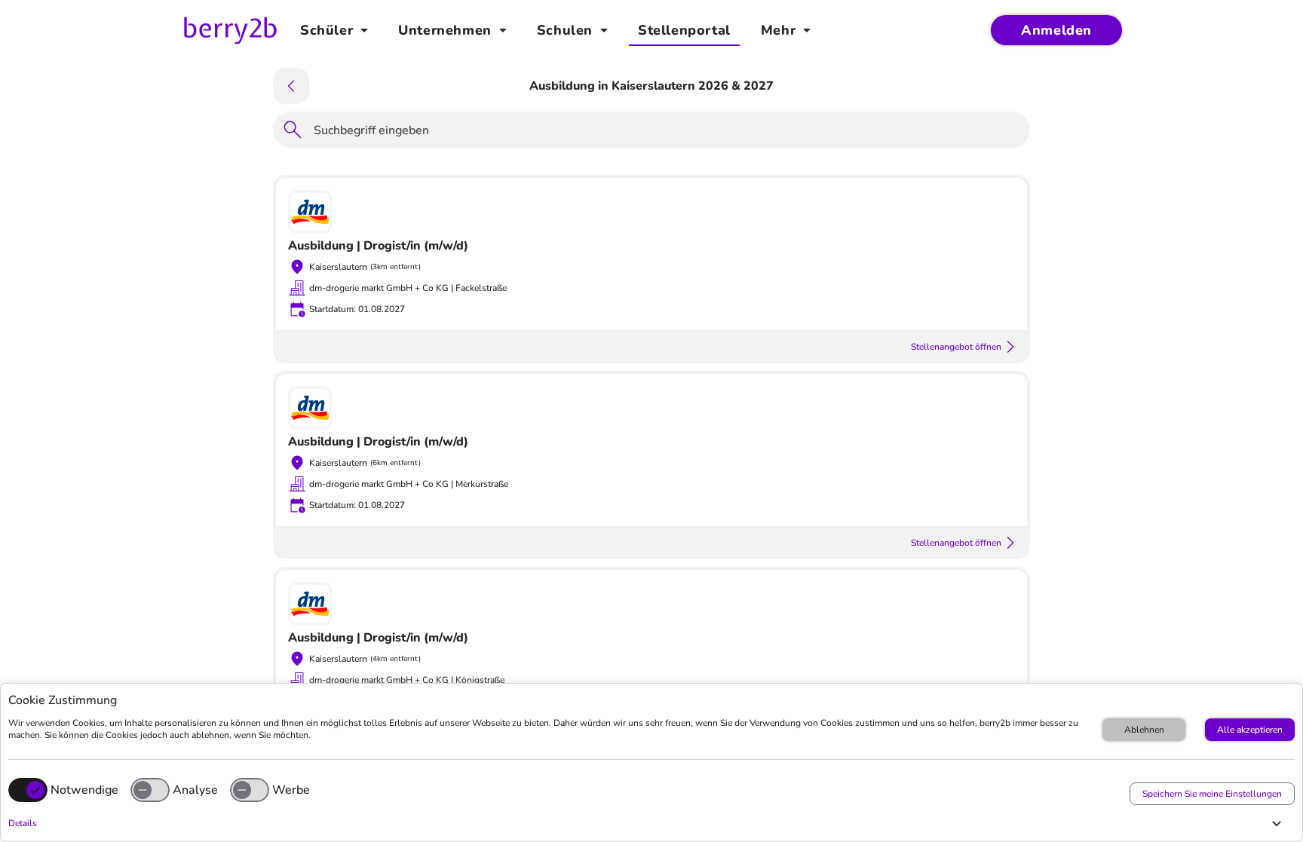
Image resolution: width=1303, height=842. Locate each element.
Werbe (291, 790)
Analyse (195, 790)
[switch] (150, 790)
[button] (647, 823)
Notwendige (84, 790)
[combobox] (667, 133)
